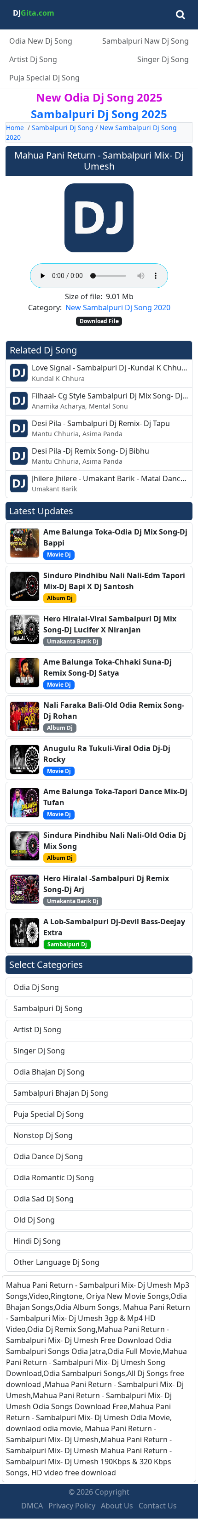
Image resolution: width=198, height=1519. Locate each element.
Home (15, 127)
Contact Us (158, 1506)
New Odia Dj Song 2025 (99, 97)
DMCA (32, 1506)
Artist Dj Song (33, 59)
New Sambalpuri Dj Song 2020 (117, 307)
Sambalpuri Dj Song (62, 127)
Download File (99, 321)
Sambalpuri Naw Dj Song (145, 41)
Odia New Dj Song (40, 41)
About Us (117, 1506)
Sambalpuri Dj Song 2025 (99, 113)
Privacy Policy (71, 1506)
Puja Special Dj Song (44, 78)
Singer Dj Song (163, 59)
